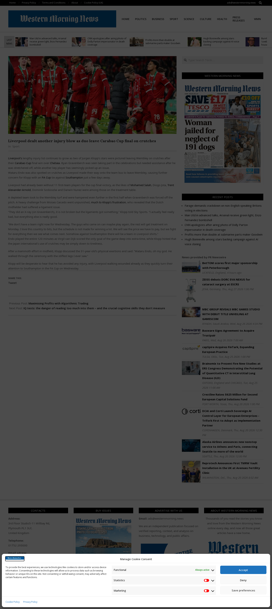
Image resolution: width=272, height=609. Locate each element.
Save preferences (243, 590)
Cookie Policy (13, 601)
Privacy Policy (30, 601)
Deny (243, 580)
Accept (243, 570)
